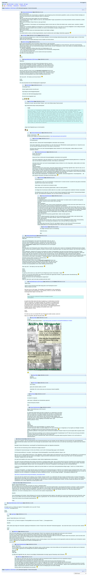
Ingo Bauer (13, 514)
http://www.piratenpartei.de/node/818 (58, 136)
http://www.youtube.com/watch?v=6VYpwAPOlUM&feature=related (57, 320)
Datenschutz (23, 5)
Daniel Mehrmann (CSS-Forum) (31, 59)
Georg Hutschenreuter (27, 12)
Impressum (16, 5)
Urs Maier (25, 35)
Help (17, 4)
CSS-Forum (13, 8)
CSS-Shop (9, 5)
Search (21, 4)
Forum (4, 4)
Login (26, 4)
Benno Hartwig (26, 42)
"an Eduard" (7, 508)
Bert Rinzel (29, 85)
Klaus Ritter (34, 317)
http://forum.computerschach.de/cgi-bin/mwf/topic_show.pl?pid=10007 (30, 474)
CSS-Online (11, 4)
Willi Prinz (16, 531)
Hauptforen (7, 8)
